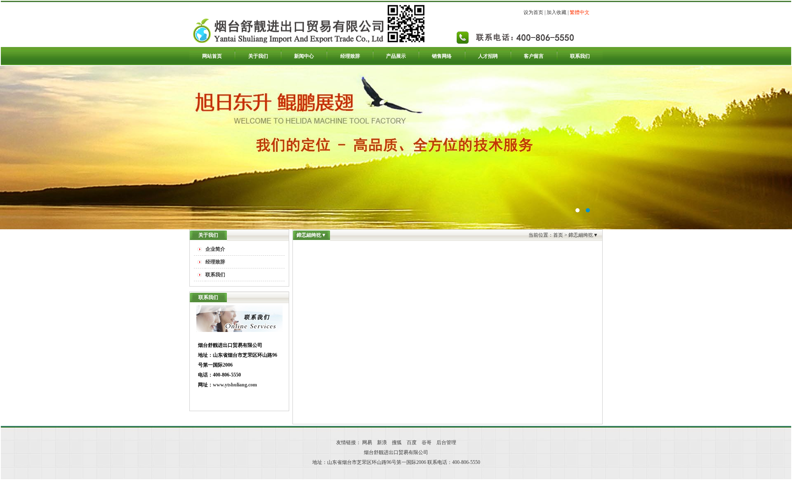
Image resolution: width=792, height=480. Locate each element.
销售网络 (442, 56)
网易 (367, 442)
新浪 (382, 442)
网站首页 (212, 56)
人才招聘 (488, 56)
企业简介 (215, 249)
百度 (412, 442)
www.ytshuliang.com (235, 385)
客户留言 (534, 56)
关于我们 (258, 56)
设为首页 (533, 12)
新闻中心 (304, 56)
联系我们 (580, 56)
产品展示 (396, 56)
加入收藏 (556, 12)
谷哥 (426, 442)
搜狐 (397, 442)
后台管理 (446, 442)
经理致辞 (350, 56)
